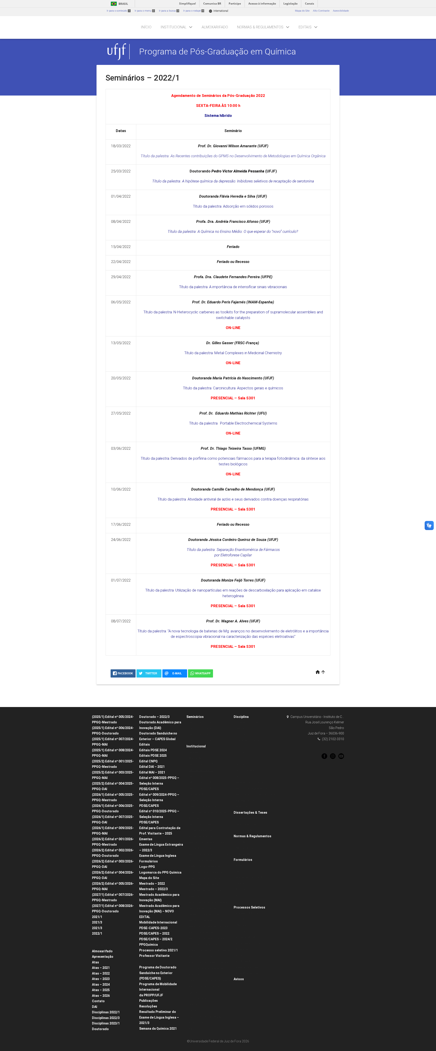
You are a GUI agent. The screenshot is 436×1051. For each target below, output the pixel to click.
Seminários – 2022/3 (201, 776)
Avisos (239, 979)
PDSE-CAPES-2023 (153, 928)
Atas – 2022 (101, 973)
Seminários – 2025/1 (201, 722)
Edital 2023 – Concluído (155, 961)
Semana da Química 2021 (158, 1028)
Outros (240, 901)
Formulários (148, 861)
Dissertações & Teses (250, 812)
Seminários (195, 717)
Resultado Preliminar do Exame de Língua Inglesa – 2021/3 (159, 1017)
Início (146, 27)
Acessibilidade (341, 10)
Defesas (193, 752)
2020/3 (240, 752)
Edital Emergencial (247, 973)
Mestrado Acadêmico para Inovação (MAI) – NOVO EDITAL (159, 911)
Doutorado (100, 939)
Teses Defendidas (246, 824)
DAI (94, 1007)
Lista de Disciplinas (247, 722)
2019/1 (240, 776)
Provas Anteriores (246, 937)
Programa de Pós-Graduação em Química (217, 51)
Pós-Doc (240, 895)
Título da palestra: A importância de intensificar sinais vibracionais (233, 287)
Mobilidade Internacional (158, 922)
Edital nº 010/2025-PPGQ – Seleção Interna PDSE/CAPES (159, 816)
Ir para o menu (144, 10)
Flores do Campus (199, 1022)
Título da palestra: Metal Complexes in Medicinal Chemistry (233, 353)
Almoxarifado (215, 27)
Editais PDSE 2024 (153, 750)
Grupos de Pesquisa (201, 836)
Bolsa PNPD (243, 949)
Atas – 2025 (101, 990)
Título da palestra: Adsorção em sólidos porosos (233, 206)
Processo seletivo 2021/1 (158, 950)
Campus (194, 1010)
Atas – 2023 (101, 979)
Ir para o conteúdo (118, 10)
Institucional (173, 27)
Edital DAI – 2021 (152, 767)
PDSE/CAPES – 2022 (154, 933)
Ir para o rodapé (193, 10)
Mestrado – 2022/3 (153, 889)
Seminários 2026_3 (200, 740)
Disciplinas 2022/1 (106, 1012)
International (218, 11)
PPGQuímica (148, 944)
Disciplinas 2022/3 (106, 1018)
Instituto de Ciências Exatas (205, 1016)
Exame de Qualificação (249, 877)
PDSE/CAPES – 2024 (248, 943)
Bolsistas (194, 818)
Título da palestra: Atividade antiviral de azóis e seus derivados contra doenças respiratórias (233, 499)
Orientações (243, 853)
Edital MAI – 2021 (152, 772)
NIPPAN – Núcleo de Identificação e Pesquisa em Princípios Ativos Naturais (209, 986)
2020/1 (240, 758)
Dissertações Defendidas (251, 818)
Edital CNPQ (148, 761)
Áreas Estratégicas (247, 967)
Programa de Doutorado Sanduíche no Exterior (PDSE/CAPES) (157, 972)
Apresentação (102, 956)
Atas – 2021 (101, 968)
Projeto (240, 865)
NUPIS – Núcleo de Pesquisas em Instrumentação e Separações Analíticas (209, 968)
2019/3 (240, 764)
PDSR (239, 955)
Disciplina (241, 717)
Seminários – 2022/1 (201, 770)
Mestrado (99, 945)
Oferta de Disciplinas (248, 740)
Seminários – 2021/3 (201, 764)
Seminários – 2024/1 (201, 824)
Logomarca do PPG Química (160, 872)
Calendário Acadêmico (202, 806)
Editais (305, 27)
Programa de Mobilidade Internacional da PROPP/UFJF (158, 989)
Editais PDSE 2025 (153, 755)
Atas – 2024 (101, 984)
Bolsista (240, 889)
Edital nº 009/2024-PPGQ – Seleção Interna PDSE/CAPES (159, 800)
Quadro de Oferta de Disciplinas (208, 812)
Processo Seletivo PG (248, 913)
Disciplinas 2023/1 (106, 1023)
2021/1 (97, 917)
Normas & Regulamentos (260, 27)
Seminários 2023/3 (200, 788)
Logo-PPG (147, 867)
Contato (98, 1001)
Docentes (194, 800)
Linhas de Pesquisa (200, 830)
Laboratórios (196, 1004)
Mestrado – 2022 (152, 883)
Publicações (148, 1000)
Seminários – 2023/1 (201, 782)
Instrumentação (198, 998)
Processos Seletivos (249, 907)
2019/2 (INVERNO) (246, 770)
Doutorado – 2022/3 (154, 717)
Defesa (240, 883)
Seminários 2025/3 (200, 728)
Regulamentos (244, 848)
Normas (240, 841)
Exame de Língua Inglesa (157, 855)
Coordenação (197, 794)
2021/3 (97, 922)
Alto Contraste (321, 10)
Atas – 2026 (101, 995)
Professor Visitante (154, 956)
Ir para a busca (168, 10)
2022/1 (97, 933)
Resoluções (148, 1006)
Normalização (244, 830)
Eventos (193, 1028)
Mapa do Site (302, 10)
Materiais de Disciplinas (250, 782)
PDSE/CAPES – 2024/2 (155, 939)
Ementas (145, 839)
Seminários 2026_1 (200, 734)
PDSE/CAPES (243, 961)
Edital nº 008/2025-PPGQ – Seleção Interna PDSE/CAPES (159, 783)
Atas (95, 962)
